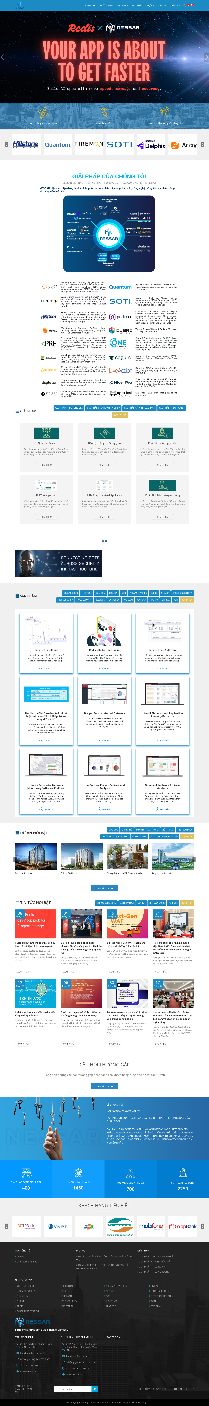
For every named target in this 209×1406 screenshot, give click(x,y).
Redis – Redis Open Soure (104, 650)
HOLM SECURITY (84, 599)
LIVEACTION (114, 599)
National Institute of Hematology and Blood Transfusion (80, 875)
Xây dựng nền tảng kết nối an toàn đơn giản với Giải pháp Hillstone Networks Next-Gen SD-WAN (104, 445)
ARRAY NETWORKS (138, 593)
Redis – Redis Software (163, 650)
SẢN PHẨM (137, 5)
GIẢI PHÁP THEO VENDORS (69, 407)
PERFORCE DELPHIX (162, 1295)
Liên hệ (20, 1256)
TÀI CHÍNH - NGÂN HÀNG (147, 829)
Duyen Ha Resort (24, 873)
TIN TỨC (162, 5)
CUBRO (154, 593)
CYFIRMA (166, 599)
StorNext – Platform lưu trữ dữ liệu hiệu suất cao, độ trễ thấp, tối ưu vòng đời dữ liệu (46, 716)
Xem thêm (46, 473)
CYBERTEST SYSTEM (28, 1311)
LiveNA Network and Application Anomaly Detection (163, 715)
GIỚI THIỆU (106, 5)
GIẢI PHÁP (122, 5)
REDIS (20, 1306)
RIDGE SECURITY (65, 599)
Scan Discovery (163, 503)
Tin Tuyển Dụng (157, 903)
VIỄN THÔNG (168, 829)
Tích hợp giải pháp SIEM (46, 503)
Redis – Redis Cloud (46, 650)
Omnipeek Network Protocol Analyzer (162, 786)
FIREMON (113, 593)
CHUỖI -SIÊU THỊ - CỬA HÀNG (115, 836)
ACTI (176, 599)
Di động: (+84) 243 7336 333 (35, 1359)
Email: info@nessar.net (32, 1353)
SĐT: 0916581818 (29, 1365)
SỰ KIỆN (141, 903)
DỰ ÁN (150, 5)
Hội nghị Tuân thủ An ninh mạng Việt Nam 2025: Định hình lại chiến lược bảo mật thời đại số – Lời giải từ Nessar (172, 947)
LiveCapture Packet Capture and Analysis (104, 786)
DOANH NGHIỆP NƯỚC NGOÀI (164, 836)
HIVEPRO (154, 599)
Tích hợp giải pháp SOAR (162, 443)
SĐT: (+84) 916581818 (77, 1368)
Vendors (173, 903)
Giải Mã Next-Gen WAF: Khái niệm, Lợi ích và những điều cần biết (126, 944)
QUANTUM (100, 593)
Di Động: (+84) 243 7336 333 (80, 1362)
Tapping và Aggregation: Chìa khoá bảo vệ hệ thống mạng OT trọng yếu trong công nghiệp (127, 1015)
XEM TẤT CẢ (103, 1086)
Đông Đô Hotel (160, 873)
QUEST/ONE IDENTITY (182, 593)
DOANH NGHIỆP (139, 836)
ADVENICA (141, 599)
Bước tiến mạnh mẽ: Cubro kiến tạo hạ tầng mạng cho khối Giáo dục (81, 1014)
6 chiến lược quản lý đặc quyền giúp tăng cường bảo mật (35, 1014)
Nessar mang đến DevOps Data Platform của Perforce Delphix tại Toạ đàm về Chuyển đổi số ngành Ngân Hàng (172, 1017)
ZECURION (100, 599)
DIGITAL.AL (67, 1306)
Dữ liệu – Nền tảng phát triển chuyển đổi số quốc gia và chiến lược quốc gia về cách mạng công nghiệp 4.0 (81, 947)
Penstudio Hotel (115, 873)
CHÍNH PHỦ (127, 829)
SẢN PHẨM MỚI (127, 903)
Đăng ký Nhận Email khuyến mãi (23, 1388)
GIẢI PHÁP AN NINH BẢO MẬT (139, 407)
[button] (103, 541)
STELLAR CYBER (71, 593)
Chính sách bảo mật (27, 1261)
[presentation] (6, 144)
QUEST (20, 1300)
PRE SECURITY (69, 1300)
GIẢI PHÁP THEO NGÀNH (171, 407)
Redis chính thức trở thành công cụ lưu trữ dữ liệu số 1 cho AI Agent (35, 944)
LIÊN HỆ (175, 5)
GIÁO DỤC (113, 829)
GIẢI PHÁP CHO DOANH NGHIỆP (103, 407)
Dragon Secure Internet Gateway (104, 713)
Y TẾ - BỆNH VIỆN (184, 829)
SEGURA (165, 593)
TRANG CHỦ (90, 5)
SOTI (123, 593)
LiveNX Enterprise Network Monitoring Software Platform (46, 786)
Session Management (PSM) (104, 503)
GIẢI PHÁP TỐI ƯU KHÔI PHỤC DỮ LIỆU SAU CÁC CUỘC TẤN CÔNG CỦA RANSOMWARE (46, 445)
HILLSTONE (87, 593)
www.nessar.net (28, 1371)
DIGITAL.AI (128, 599)
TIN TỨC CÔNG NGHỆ (106, 903)
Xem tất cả (120, 414)
